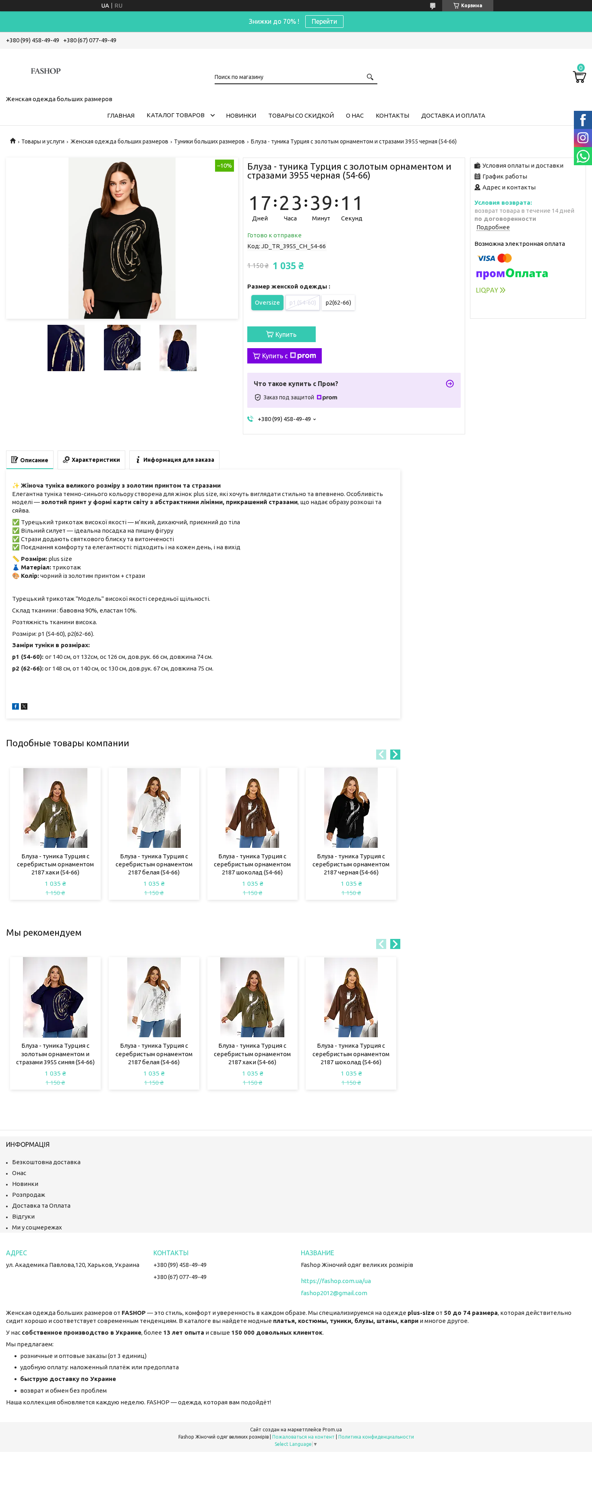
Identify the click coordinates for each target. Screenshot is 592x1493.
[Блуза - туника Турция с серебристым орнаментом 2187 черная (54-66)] (351, 808)
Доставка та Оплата (41, 1205)
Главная (121, 115)
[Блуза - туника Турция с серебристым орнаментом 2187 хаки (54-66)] (55, 808)
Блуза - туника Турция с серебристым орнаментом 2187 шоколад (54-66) (252, 864)
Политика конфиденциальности (376, 1436)
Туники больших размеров (209, 141)
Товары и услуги (42, 141)
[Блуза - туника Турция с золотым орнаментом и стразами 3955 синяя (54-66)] (55, 997)
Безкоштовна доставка (46, 1162)
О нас (355, 115)
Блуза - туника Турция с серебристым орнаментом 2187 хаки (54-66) (55, 864)
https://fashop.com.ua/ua (336, 1280)
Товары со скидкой (301, 115)
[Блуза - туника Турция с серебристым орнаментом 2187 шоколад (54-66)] (252, 808)
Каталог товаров (176, 115)
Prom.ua (332, 1429)
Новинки (241, 115)
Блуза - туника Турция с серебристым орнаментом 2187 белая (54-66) (154, 864)
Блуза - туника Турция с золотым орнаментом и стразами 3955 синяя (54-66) (55, 1053)
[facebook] (15, 707)
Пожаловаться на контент (303, 1436)
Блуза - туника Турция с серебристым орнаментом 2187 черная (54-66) (351, 864)
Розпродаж (28, 1194)
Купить (285, 334)
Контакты (392, 115)
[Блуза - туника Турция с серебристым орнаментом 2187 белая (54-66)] (154, 808)
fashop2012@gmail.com (334, 1293)
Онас (19, 1172)
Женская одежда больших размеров (119, 141)
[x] (24, 707)
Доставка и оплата (453, 115)
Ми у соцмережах (37, 1227)
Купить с (275, 355)
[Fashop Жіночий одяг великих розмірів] (46, 70)
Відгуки (23, 1216)
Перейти (324, 21)
